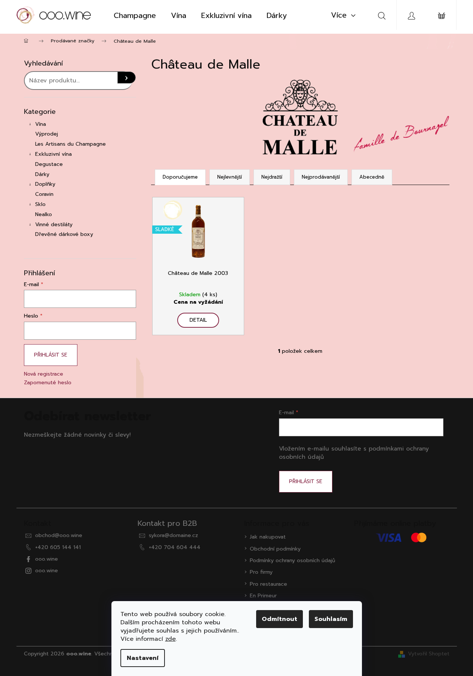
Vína (40, 124)
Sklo (40, 204)
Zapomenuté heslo (47, 382)
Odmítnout (279, 619)
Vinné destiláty (54, 224)
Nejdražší (271, 177)
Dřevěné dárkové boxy (64, 234)
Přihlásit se (50, 355)
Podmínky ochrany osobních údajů (292, 560)
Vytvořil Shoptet (428, 653)
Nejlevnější (229, 177)
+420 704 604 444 (174, 547)
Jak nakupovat (268, 537)
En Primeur (263, 596)
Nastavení (143, 658)
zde (170, 638)
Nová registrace (43, 374)
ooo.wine (46, 559)
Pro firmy (261, 572)
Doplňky (45, 184)
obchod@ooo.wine (58, 535)
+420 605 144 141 (58, 547)
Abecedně (371, 177)
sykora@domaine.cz (173, 535)
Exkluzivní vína (53, 154)
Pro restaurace (268, 584)
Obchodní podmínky (275, 549)
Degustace (49, 164)
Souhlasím (330, 619)
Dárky (42, 174)
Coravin (44, 194)
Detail (198, 320)
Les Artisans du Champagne (70, 144)
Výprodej (46, 134)
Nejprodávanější (321, 177)
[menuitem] (134, 15)
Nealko (43, 214)
